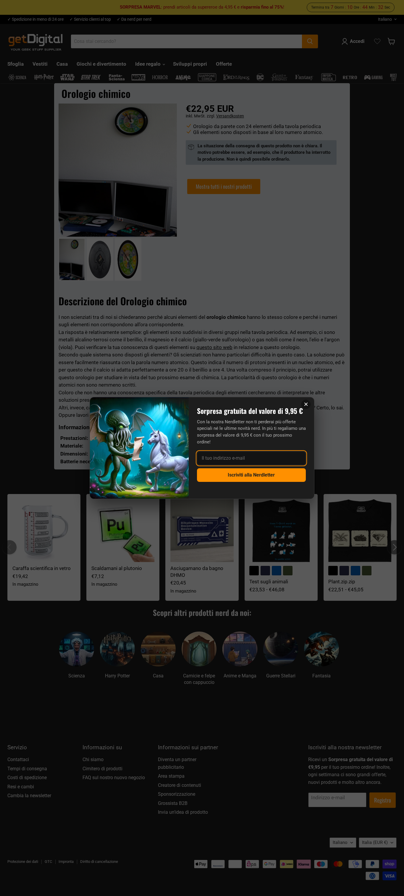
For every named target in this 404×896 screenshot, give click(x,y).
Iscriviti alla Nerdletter (251, 475)
